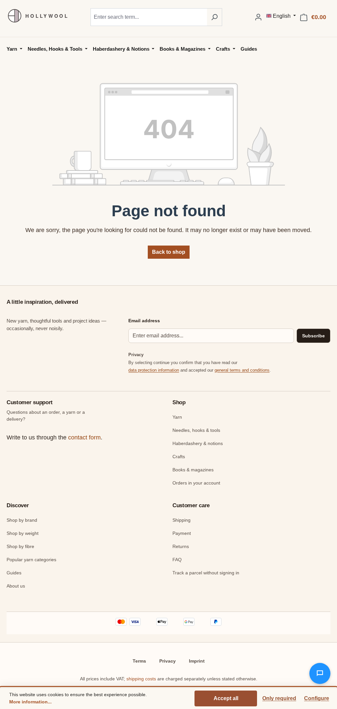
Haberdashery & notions (197, 443)
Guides (14, 572)
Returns (180, 546)
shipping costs (141, 678)
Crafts (178, 456)
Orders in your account (196, 483)
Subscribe (313, 335)
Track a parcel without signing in (205, 572)
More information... (30, 701)
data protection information (153, 370)
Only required (279, 698)
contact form (84, 437)
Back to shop (168, 252)
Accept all (226, 698)
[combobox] (149, 17)
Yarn (177, 417)
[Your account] (258, 17)
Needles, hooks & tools (196, 430)
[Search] (214, 17)
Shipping (181, 520)
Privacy (167, 661)
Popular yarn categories (31, 559)
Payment (181, 533)
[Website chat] (319, 673)
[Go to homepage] (35, 16)
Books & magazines (193, 469)
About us (16, 586)
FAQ (177, 559)
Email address (144, 320)
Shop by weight (23, 533)
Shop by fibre (20, 546)
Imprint (197, 661)
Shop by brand (22, 520)
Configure (316, 698)
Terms (139, 661)
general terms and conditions (242, 370)
